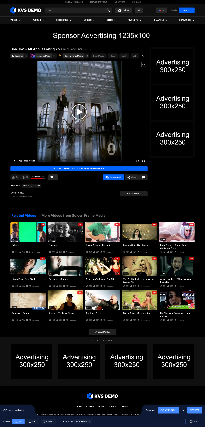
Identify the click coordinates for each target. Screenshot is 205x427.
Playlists (133, 20)
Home (79, 407)
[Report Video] (143, 177)
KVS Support (119, 2)
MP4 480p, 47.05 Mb (31, 186)
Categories (62, 20)
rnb (134, 56)
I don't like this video (27, 177)
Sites (110, 20)
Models (87, 20)
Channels (159, 20)
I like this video (17, 177)
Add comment (134, 194)
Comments (16, 192)
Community (185, 20)
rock (124, 56)
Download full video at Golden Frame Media (79, 168)
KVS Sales (136, 2)
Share (133, 177)
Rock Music (98, 56)
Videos (13, 20)
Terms (125, 407)
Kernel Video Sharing (74, 2)
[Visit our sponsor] (102, 35)
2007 (113, 56)
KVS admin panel (169, 410)
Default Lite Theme (98, 2)
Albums (37, 20)
